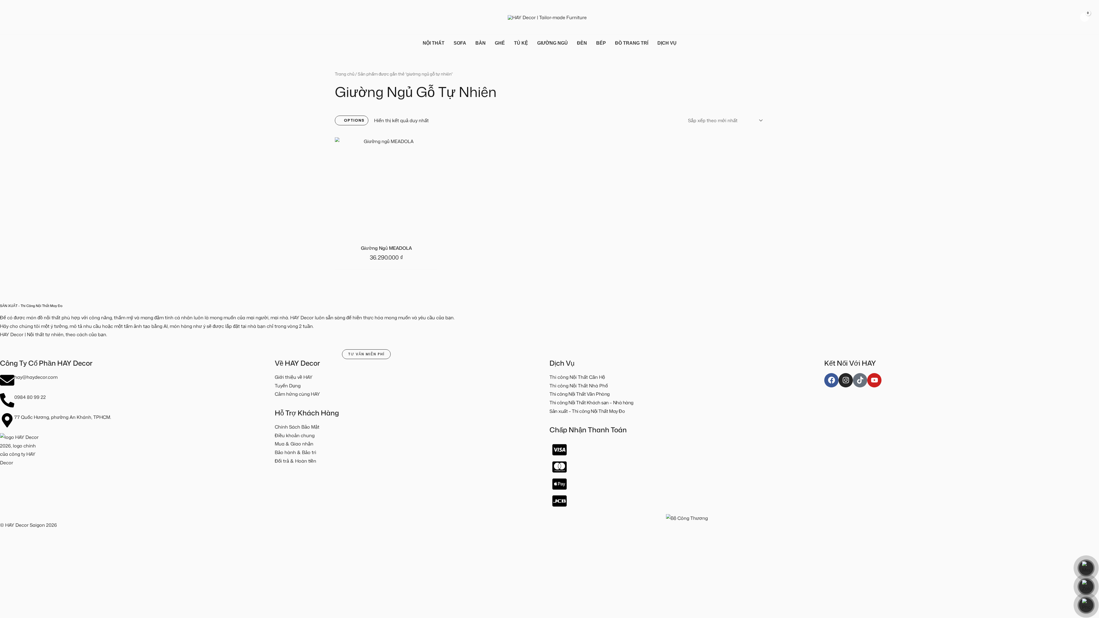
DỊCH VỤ (667, 43)
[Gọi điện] (1086, 605)
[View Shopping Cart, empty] (1084, 17)
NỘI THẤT (433, 43)
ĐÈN (582, 43)
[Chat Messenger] (1086, 568)
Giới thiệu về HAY (294, 377)
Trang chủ (344, 74)
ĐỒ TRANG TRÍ (631, 43)
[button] (12, 17)
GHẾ (500, 43)
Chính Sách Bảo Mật (297, 427)
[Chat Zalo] (1086, 586)
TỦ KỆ (521, 43)
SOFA (460, 43)
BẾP (601, 43)
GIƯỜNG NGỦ (552, 43)
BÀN (480, 43)
